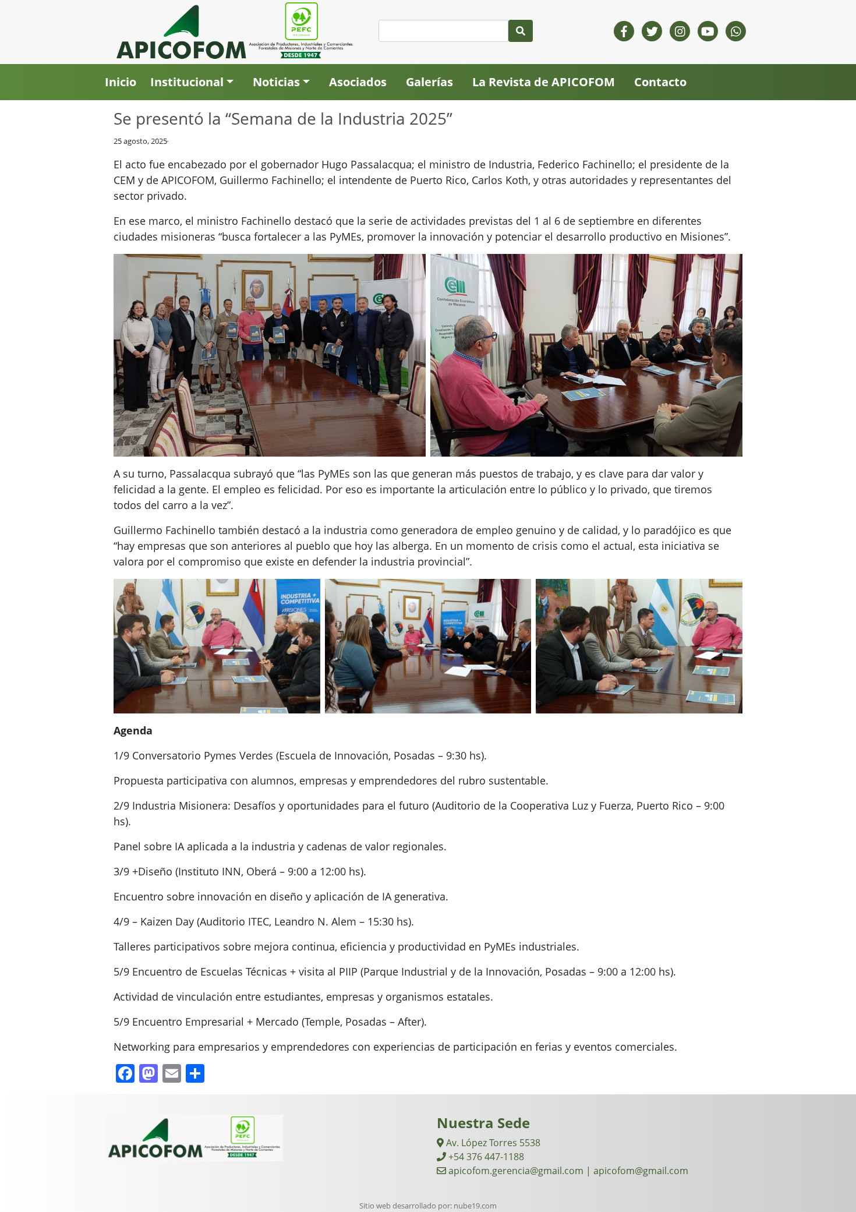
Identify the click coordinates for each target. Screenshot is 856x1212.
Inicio (120, 82)
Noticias (276, 82)
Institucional (187, 82)
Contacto (660, 82)
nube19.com (475, 1205)
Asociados (358, 82)
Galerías (429, 82)
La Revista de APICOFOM (543, 82)
